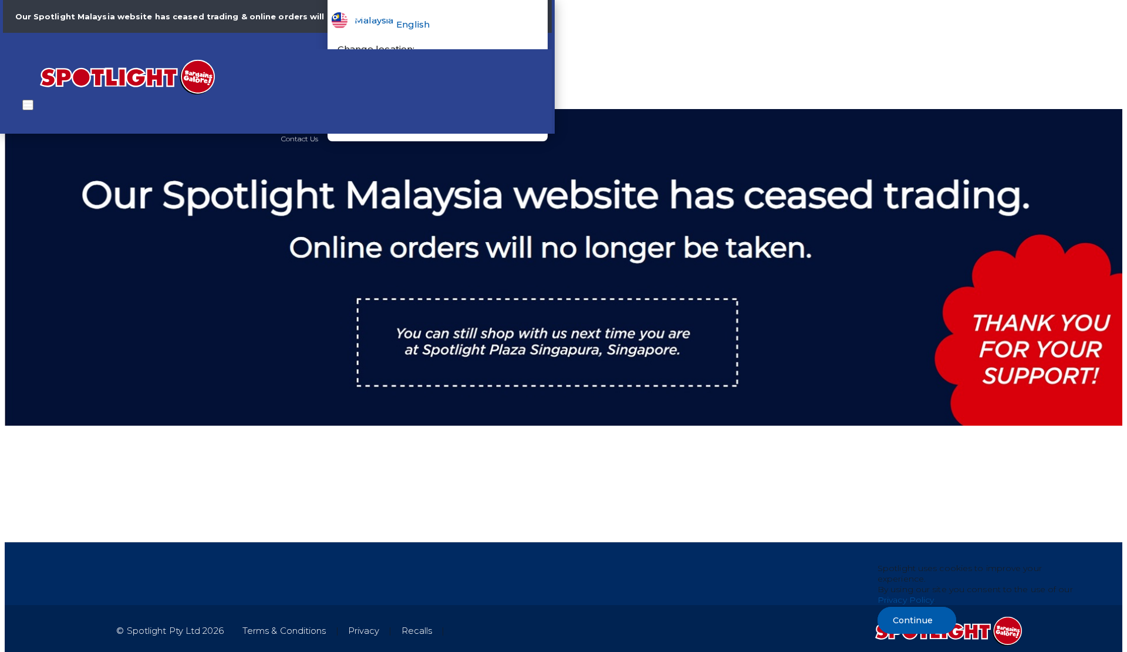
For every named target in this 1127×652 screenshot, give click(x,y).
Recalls (417, 630)
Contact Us (300, 138)
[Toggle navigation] (27, 105)
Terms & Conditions (284, 630)
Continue (913, 620)
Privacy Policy (906, 600)
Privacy (364, 630)
